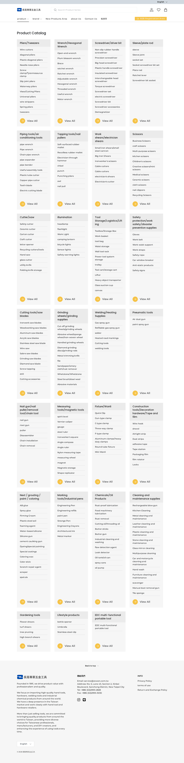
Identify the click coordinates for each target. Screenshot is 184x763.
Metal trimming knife (68, 356)
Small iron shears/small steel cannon (107, 149)
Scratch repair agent (30, 567)
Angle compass (65, 442)
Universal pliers (28, 96)
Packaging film (140, 454)
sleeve (136, 49)
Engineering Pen (66, 505)
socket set (138, 60)
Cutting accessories (30, 379)
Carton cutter (27, 234)
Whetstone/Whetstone (69, 374)
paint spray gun (141, 324)
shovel (136, 429)
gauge (60, 427)
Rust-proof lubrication (106, 505)
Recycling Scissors (142, 195)
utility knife (25, 265)
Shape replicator (66, 473)
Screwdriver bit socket (144, 80)
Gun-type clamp (103, 418)
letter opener (27, 244)
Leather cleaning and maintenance (144, 525)
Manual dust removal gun (146, 588)
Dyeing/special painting (32, 546)
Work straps (139, 250)
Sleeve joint (139, 55)
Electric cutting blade (31, 190)
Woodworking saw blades (33, 328)
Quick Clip (100, 413)
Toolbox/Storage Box (105, 231)
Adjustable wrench (67, 79)
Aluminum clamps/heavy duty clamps (108, 440)
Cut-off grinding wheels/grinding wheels (69, 327)
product (21, 19)
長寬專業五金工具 (29, 752)
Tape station (139, 449)
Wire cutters (26, 49)
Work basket (101, 236)
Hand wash (138, 569)
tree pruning (26, 632)
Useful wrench (64, 94)
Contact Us (91, 19)
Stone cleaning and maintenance (143, 541)
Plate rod (137, 70)
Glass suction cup (104, 285)
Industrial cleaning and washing (107, 540)
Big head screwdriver (106, 63)
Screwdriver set (103, 91)
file (59, 361)
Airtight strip (139, 434)
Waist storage (102, 246)
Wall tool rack (102, 251)
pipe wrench (26, 144)
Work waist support (143, 245)
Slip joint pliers (27, 81)
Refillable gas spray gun (107, 328)
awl (59, 181)
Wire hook (138, 423)
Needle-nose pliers (29, 65)
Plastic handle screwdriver (108, 68)
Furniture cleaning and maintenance (145, 576)
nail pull (61, 186)
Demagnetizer (102, 112)
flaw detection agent (106, 547)
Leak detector (102, 552)
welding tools (102, 348)
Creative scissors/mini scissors (144, 168)
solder (98, 333)
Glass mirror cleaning (143, 548)
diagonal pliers (27, 55)
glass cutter (26, 260)
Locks (136, 464)
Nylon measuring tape (69, 452)
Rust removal (102, 518)
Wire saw (24, 348)
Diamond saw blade (30, 364)
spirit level (62, 417)
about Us (76, 19)
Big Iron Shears (103, 156)
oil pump (99, 568)
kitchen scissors (141, 156)
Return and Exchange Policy (152, 690)
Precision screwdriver (106, 58)
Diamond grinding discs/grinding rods (67, 349)
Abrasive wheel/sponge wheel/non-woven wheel (70, 336)
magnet (61, 463)
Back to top (90, 666)
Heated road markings (107, 338)
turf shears (25, 627)
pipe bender (26, 165)
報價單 (104, 19)
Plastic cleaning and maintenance (143, 533)
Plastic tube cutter (29, 175)
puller (23, 430)
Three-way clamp (104, 428)
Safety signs (139, 270)
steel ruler (62, 432)
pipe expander (27, 160)
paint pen (62, 515)
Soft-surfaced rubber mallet (68, 146)
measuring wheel (66, 458)
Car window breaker (143, 260)
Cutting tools (101, 343)
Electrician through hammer (67, 159)
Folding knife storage (31, 270)
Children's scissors (142, 161)
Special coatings (28, 551)
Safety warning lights (68, 255)
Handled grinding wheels (70, 342)
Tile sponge (138, 593)
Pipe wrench (26, 149)
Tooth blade (26, 185)
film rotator (138, 459)
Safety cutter (26, 224)
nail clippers (139, 190)
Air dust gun (139, 319)
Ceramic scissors (141, 180)
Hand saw (25, 255)
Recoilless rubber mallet (69, 152)
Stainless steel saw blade (33, 343)
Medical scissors (141, 174)
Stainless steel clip (66, 632)
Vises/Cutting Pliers (30, 91)
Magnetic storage (66, 468)
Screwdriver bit (103, 102)
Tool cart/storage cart (106, 270)
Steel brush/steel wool (68, 379)
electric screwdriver (105, 96)
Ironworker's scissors (105, 161)
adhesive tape (140, 444)
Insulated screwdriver (106, 73)
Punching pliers (65, 176)
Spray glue (25, 510)
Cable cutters (102, 166)
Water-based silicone (31, 531)
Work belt (138, 239)
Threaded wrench (66, 89)
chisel (60, 166)
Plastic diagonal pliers (31, 60)
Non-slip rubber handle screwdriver (107, 51)
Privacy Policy (145, 681)
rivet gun (24, 425)
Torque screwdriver (105, 86)
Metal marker (64, 536)
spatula (24, 577)
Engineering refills (66, 510)
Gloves (136, 234)
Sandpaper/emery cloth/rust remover (67, 367)
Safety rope (138, 255)
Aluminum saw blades (31, 333)
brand (36, 19)
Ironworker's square (67, 437)
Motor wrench (64, 99)
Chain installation (29, 440)
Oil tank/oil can (102, 557)
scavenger (138, 583)
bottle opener (64, 622)
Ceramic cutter (27, 229)
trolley (98, 265)
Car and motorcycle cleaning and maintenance (143, 561)
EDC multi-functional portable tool (106, 627)
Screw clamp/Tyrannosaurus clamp (31, 73)
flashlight (62, 229)
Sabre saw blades (29, 353)
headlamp (62, 224)
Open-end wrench (66, 53)
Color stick (25, 562)
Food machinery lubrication (103, 512)
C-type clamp (102, 423)
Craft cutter (26, 239)
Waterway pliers (28, 86)
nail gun (24, 420)
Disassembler (27, 435)
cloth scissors (139, 185)
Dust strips (138, 439)
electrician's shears (105, 176)
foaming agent (27, 526)
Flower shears (27, 622)
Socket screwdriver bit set (146, 65)
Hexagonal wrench (67, 84)
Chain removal (27, 446)
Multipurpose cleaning (144, 553)
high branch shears (30, 637)
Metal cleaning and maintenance (142, 517)
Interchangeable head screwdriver (106, 79)
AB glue (24, 505)
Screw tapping (27, 369)
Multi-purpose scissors (144, 151)
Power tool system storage (104, 258)
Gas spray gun (102, 323)
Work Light (63, 234)
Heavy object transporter (108, 280)
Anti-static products (143, 265)
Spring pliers (26, 107)
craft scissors (139, 146)
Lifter (98, 275)
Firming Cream (28, 515)
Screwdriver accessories (107, 107)
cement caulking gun (31, 541)
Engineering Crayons (68, 526)
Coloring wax (26, 556)
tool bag (99, 241)
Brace (60, 63)
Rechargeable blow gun (145, 505)
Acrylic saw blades (29, 338)
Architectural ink (66, 531)
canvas (98, 290)
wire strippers (27, 102)
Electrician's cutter (104, 181)
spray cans (100, 562)
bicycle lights (64, 244)
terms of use (144, 685)
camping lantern (66, 239)
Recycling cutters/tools (32, 249)
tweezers (24, 112)
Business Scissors (141, 141)
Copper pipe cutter (30, 180)
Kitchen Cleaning (141, 510)
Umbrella (62, 627)
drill (22, 374)
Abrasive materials (67, 384)
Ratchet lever (140, 75)
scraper (24, 572)
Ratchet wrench (65, 73)
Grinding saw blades (30, 358)
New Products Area (56, 19)
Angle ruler (63, 447)
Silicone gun (26, 536)
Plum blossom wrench (69, 58)
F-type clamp (102, 434)
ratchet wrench (65, 68)
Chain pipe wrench (29, 154)
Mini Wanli (100, 452)
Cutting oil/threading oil (107, 524)
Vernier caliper (64, 422)
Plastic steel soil (28, 521)
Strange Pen (63, 521)
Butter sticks (101, 529)
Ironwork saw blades (30, 323)
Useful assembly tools (31, 170)
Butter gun (101, 534)
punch (60, 171)
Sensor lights (64, 249)
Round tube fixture (105, 447)
